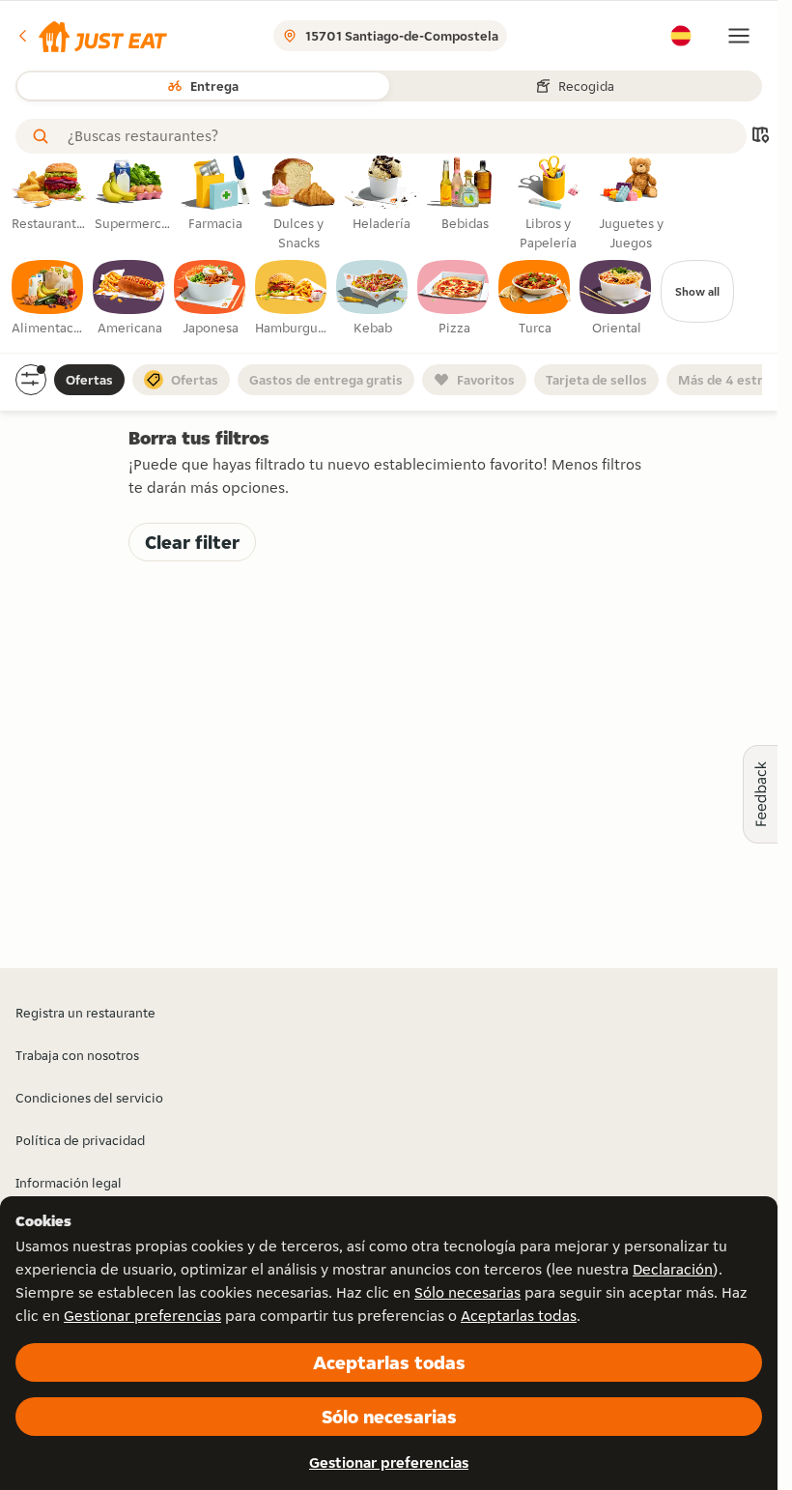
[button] (91, 35)
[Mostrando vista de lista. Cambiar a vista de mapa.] (760, 137)
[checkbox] (48, 298)
